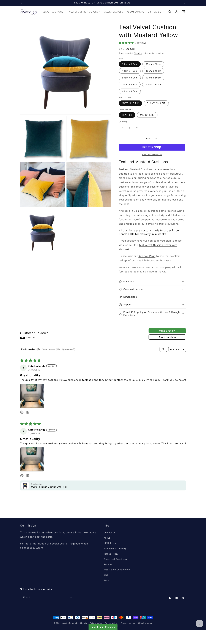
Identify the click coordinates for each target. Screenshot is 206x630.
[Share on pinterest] (22, 412)
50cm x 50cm (130, 77)
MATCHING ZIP (130, 103)
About (107, 538)
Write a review (167, 330)
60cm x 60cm (153, 77)
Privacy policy (111, 623)
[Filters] (163, 349)
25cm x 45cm (129, 84)
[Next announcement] (185, 3)
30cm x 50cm (153, 84)
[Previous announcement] (21, 3)
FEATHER (127, 115)
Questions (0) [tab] (68, 349)
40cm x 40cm (130, 71)
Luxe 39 (65, 623)
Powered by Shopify (78, 623)
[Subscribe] (71, 597)
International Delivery (115, 548)
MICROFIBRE (147, 115)
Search (107, 580)
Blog (106, 575)
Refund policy (96, 623)
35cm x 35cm (153, 64)
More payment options (152, 154)
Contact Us (110, 532)
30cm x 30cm (130, 64)
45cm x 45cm (153, 71)
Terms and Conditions (115, 559)
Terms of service (128, 623)
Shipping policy (145, 623)
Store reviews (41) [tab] (51, 349)
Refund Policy (111, 553)
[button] (54, 12)
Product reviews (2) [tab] (30, 349)
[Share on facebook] (28, 412)
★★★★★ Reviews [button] (103, 627)
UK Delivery (110, 543)
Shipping (138, 53)
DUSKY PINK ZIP (156, 103)
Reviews (108, 564)
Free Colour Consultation (117, 569)
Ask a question (167, 337)
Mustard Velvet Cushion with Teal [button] (49, 486)
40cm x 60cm (130, 91)
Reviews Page (146, 256)
